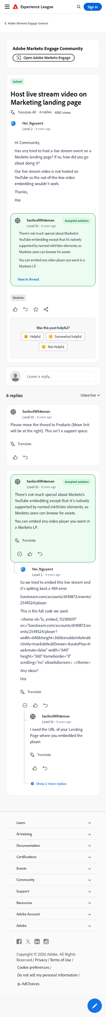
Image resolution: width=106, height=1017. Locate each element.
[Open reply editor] (53, 376)
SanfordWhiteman (41, 220)
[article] (53, 435)
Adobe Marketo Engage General (28, 23)
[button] (27, 112)
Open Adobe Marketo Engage (46, 57)
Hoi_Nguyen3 (32, 123)
